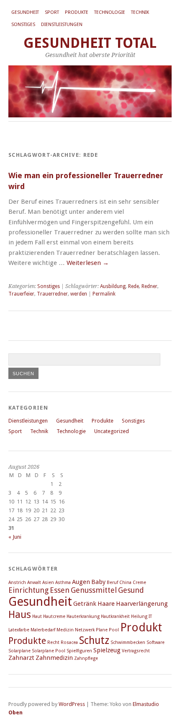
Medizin (65, 630)
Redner (149, 286)
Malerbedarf (43, 630)
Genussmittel (94, 590)
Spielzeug (107, 650)
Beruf (112, 582)
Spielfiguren (79, 651)
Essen (59, 590)
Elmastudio (146, 704)
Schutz (94, 640)
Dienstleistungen (61, 24)
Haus (19, 614)
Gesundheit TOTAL (90, 43)
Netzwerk (85, 630)
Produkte (76, 12)
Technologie (109, 12)
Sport (52, 12)
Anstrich (17, 582)
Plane (102, 630)
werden (78, 294)
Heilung (139, 616)
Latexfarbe (18, 630)
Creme (139, 582)
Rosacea (69, 642)
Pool (114, 630)
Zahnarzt (21, 658)
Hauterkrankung (83, 616)
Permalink (104, 294)
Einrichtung (28, 590)
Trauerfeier (21, 294)
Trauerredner (52, 294)
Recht (53, 642)
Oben (15, 712)
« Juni (14, 537)
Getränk (84, 603)
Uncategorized (111, 431)
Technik (140, 12)
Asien (48, 582)
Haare (106, 603)
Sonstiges (23, 24)
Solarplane (19, 651)
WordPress (72, 704)
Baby (98, 582)
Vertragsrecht (136, 651)
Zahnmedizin (54, 658)
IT (150, 616)
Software (156, 642)
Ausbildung (113, 286)
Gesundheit (25, 12)
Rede (133, 286)
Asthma (63, 582)
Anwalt (34, 582)
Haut (37, 616)
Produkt (141, 627)
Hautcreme (54, 616)
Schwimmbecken (128, 642)
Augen (81, 582)
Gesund (131, 590)
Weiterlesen (88, 263)
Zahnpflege (86, 658)
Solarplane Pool (48, 651)
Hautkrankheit (115, 616)
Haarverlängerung (142, 603)
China (125, 582)
